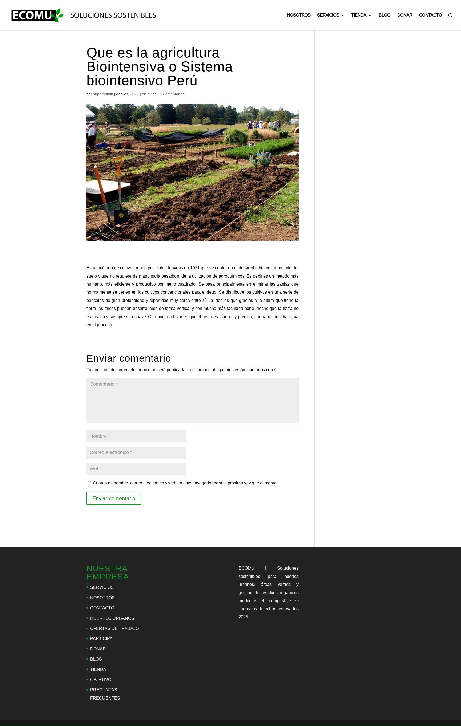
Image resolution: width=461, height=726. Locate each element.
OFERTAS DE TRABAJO (114, 628)
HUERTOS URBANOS (112, 618)
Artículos (149, 94)
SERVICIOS (328, 15)
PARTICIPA (101, 638)
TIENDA (358, 15)
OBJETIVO (100, 679)
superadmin (103, 94)
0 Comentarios (172, 94)
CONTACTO (430, 15)
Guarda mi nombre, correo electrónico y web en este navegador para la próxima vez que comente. (185, 483)
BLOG (384, 15)
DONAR (404, 15)
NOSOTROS (298, 15)
